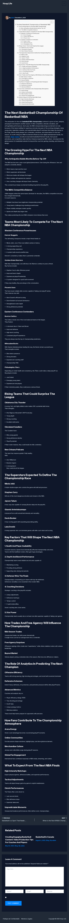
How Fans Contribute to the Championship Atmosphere (34, 88)
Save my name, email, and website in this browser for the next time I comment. (32, 897)
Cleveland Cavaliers (27, 49)
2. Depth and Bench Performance (30, 68)
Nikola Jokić (24, 54)
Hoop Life (7, 3)
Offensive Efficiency (26, 83)
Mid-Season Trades (26, 76)
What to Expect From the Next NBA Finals (30, 97)
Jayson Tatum (25, 58)
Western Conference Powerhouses (30, 33)
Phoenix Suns (27, 38)
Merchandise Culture (27, 93)
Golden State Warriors (29, 36)
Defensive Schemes (27, 85)
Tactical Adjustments (27, 100)
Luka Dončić (25, 63)
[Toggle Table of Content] (51, 22)
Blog (16, 846)
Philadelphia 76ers (28, 44)
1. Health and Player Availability (29, 66)
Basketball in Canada (45, 837)
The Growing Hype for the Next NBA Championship (32, 26)
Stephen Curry (25, 56)
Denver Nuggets (27, 35)
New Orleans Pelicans (27, 51)
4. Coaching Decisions (27, 71)
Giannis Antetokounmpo (28, 59)
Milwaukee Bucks (28, 42)
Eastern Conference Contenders (30, 39)
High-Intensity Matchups (27, 99)
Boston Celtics (27, 41)
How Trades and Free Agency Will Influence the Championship (36, 75)
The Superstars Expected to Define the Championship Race (35, 52)
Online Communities (27, 92)
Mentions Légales (26, 919)
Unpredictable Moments (28, 104)
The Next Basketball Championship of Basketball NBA (33, 24)
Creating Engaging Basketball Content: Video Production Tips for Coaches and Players (19, 839)
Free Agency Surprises (27, 78)
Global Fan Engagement (28, 95)
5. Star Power (25, 73)
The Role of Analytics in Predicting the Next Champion (33, 82)
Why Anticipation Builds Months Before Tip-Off (33, 28)
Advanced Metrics (26, 87)
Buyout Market (25, 80)
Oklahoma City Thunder (27, 47)
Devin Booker (25, 61)
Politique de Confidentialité (11, 919)
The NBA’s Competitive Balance (29, 30)
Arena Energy (24, 90)
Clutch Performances (27, 102)
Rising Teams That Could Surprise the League (31, 46)
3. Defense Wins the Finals (28, 70)
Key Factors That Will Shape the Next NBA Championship (34, 64)
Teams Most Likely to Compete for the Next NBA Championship (36, 31)
